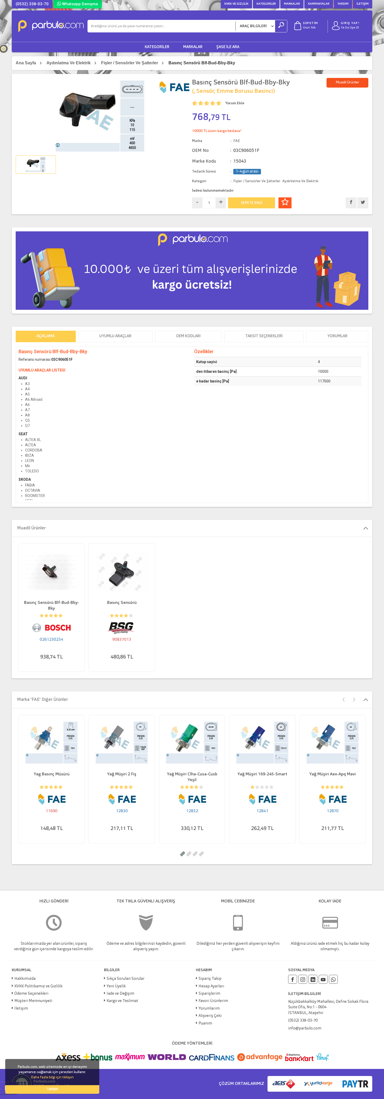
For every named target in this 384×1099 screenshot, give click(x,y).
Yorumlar (337, 336)
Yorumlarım (209, 1009)
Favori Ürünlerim (213, 1001)
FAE (236, 141)
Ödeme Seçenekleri (31, 994)
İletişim (363, 3)
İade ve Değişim (120, 994)
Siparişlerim (209, 994)
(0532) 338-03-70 (32, 4)
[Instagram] (302, 979)
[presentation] (343, 698)
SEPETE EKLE (252, 203)
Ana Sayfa (26, 63)
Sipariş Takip (210, 979)
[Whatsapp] (333, 979)
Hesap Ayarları (211, 986)
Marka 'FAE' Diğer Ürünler (42, 699)
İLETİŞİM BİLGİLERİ (304, 994)
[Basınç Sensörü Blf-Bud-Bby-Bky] (100, 116)
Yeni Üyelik (116, 986)
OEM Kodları (188, 336)
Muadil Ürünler (347, 82)
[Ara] (281, 26)
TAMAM (52, 1089)
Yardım (343, 3)
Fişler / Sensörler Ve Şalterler (129, 63)
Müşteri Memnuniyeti (33, 1001)
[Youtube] (323, 979)
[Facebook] (292, 979)
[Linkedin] (313, 979)
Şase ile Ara (227, 47)
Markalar (292, 3)
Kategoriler (266, 3)
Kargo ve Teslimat (122, 1001)
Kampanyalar (318, 3)
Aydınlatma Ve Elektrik (68, 63)
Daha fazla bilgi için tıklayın (52, 1077)
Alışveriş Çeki (210, 1016)
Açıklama (46, 336)
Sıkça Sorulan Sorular (125, 979)
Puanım (205, 1024)
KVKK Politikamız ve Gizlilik (38, 986)
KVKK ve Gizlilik (236, 3)
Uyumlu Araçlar (115, 336)
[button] (182, 854)
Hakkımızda (25, 979)
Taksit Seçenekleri (264, 336)
